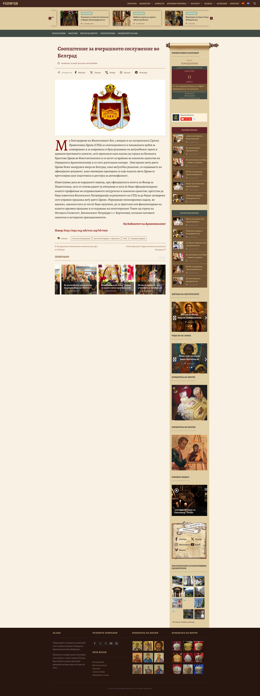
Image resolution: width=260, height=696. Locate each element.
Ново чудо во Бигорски (189, 356)
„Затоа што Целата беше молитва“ (194, 137)
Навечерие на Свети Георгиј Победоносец (191, 18)
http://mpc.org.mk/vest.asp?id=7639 (86, 230)
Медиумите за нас (128, 33)
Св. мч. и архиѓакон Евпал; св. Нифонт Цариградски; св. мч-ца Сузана (188, 87)
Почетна (132, 3)
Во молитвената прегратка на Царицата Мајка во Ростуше (72, 286)
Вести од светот (89, 33)
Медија (208, 3)
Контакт (234, 3)
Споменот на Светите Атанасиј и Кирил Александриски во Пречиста (88, 20)
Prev (174, 317)
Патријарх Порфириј (138, 238)
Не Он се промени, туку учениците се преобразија (144, 286)
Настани (73, 33)
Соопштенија (107, 33)
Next (205, 317)
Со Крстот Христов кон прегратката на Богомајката (196, 245)
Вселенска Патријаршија (81, 238)
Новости (159, 3)
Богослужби (80, 13)
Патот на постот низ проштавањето (195, 185)
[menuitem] (243, 3)
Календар (222, 3)
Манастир (144, 3)
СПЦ (125, 238)
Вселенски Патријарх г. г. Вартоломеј (107, 238)
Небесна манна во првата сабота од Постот (138, 18)
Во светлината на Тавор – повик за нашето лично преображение (110, 286)
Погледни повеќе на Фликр (183, 622)
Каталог (195, 3)
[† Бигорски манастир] (10, 3)
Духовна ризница (176, 3)
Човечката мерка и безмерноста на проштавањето (194, 198)
